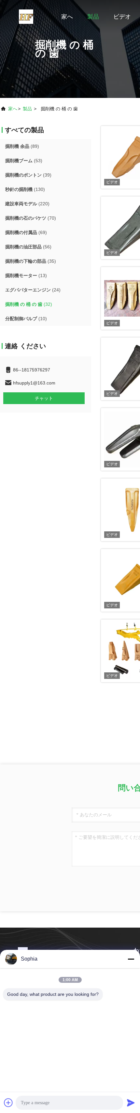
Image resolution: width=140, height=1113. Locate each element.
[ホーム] (26, 16)
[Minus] (131, 959)
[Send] (131, 1102)
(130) (25, 189)
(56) (28, 246)
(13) (26, 275)
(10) (26, 318)
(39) (28, 175)
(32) (28, 304)
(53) (23, 160)
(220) (27, 203)
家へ (67, 16)
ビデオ (122, 16)
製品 (93, 16)
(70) (30, 218)
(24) (33, 289)
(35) (30, 261)
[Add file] (8, 1102)
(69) (26, 232)
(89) (22, 146)
